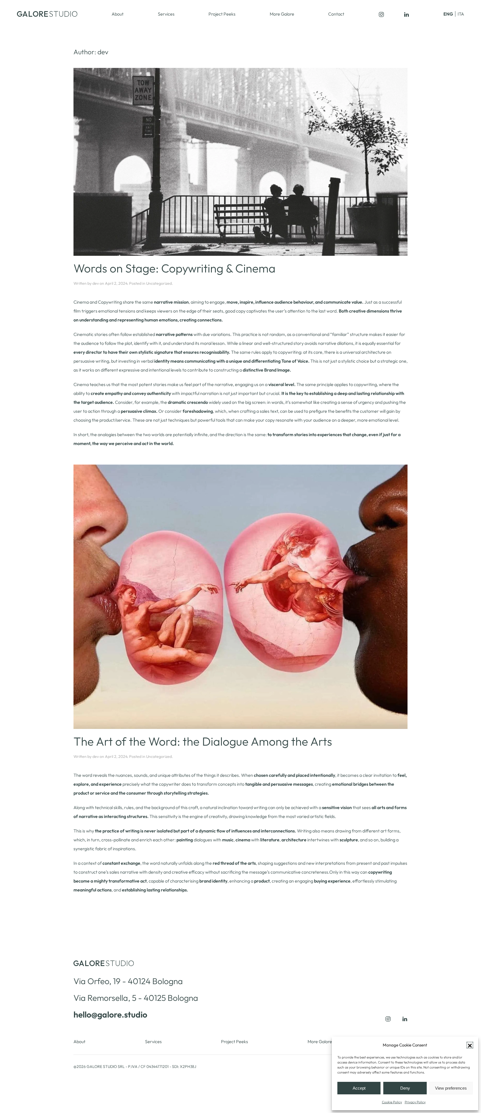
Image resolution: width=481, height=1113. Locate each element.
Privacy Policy (415, 1102)
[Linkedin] (406, 14)
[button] (470, 1045)
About (118, 14)
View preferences (451, 1088)
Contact (336, 14)
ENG (448, 14)
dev (95, 283)
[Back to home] (47, 14)
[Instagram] (381, 14)
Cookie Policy (392, 1102)
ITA (461, 14)
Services (166, 14)
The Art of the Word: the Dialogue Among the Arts (202, 741)
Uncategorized (159, 283)
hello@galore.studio (110, 1014)
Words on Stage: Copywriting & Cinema (174, 268)
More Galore (282, 14)
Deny (405, 1088)
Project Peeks (221, 14)
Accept (359, 1088)
